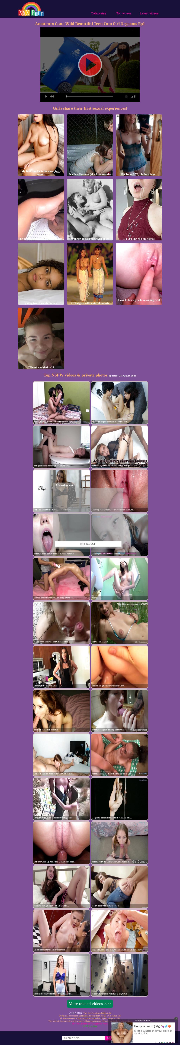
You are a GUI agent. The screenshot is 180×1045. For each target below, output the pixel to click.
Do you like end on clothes (139, 238)
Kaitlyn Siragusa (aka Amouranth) (90, 174)
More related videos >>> (90, 1003)
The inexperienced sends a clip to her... (41, 238)
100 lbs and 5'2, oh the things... (139, 174)
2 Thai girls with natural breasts (90, 303)
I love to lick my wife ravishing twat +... (139, 302)
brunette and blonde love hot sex (90, 238)
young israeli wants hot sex (41, 303)
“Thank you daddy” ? (41, 367)
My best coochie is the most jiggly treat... (41, 173)
